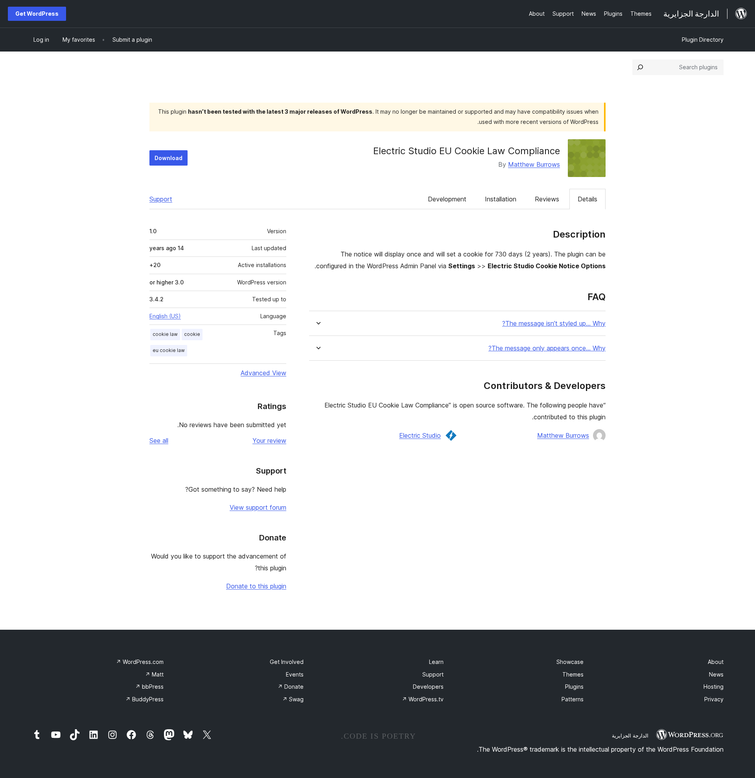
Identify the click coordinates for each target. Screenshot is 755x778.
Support (160, 199)
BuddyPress (144, 699)
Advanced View (263, 373)
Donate (291, 686)
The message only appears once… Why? (547, 348)
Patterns (573, 699)
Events (295, 674)
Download (168, 158)
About (716, 661)
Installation (500, 199)
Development (447, 199)
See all (158, 440)
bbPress (149, 686)
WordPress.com (140, 661)
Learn (436, 661)
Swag (293, 699)
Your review (269, 440)
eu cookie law (169, 350)
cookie (192, 334)
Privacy (714, 699)
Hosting (713, 686)
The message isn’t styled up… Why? (554, 323)
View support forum (258, 507)
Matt (154, 674)
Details (587, 199)
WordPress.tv (423, 699)
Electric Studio (420, 435)
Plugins (574, 686)
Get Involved (287, 661)
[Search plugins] (640, 67)
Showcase (570, 661)
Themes (573, 674)
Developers (428, 686)
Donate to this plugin (256, 586)
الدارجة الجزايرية (630, 735)
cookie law (165, 334)
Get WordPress (37, 13)
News (716, 674)
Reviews (547, 199)
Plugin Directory (703, 39)
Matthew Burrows (534, 164)
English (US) (165, 316)
